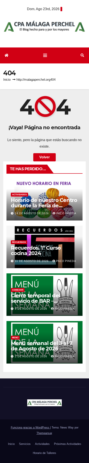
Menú (15, 337)
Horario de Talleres (44, 453)
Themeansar (44, 433)
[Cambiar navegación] (45, 55)
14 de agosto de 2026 (32, 213)
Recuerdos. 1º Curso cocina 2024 (36, 250)
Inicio (7, 79)
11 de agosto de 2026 (32, 261)
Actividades (19, 194)
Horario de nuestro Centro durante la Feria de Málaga (44, 205)
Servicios (25, 444)
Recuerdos (19, 242)
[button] (82, 55)
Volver (44, 157)
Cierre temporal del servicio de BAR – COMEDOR (35, 300)
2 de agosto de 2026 (31, 356)
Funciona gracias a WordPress (30, 427)
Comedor (17, 290)
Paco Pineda (66, 213)
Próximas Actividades (67, 444)
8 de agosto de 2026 (31, 308)
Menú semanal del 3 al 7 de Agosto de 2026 (41, 346)
